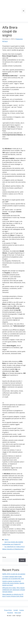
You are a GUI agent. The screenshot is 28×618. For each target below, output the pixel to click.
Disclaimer (10, 612)
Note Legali (18, 612)
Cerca (4, 557)
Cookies (21, 610)
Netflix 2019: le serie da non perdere (13, 574)
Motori (6, 539)
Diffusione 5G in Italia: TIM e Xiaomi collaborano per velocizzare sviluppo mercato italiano (13, 590)
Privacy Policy (8, 610)
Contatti (15, 610)
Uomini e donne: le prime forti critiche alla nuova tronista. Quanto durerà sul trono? (13, 583)
